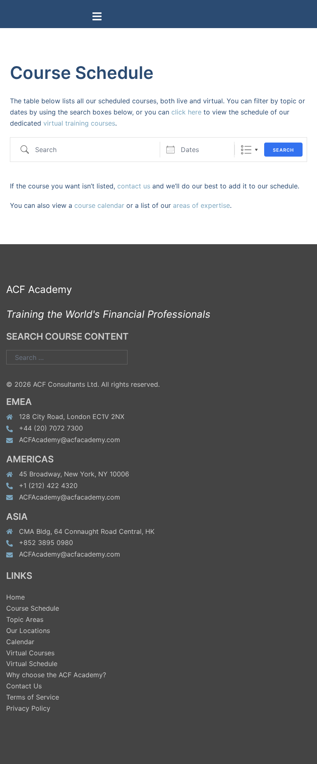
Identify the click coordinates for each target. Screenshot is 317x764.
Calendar (20, 642)
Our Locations (28, 630)
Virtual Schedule (31, 663)
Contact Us (24, 686)
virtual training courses (79, 123)
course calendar (99, 205)
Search (283, 150)
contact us (133, 186)
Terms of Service (32, 697)
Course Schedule (32, 608)
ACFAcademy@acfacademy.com (69, 440)
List (246, 150)
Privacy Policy (28, 708)
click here (186, 112)
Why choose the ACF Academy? (56, 675)
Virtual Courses (30, 653)
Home (15, 597)
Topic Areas (24, 619)
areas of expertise (201, 205)
